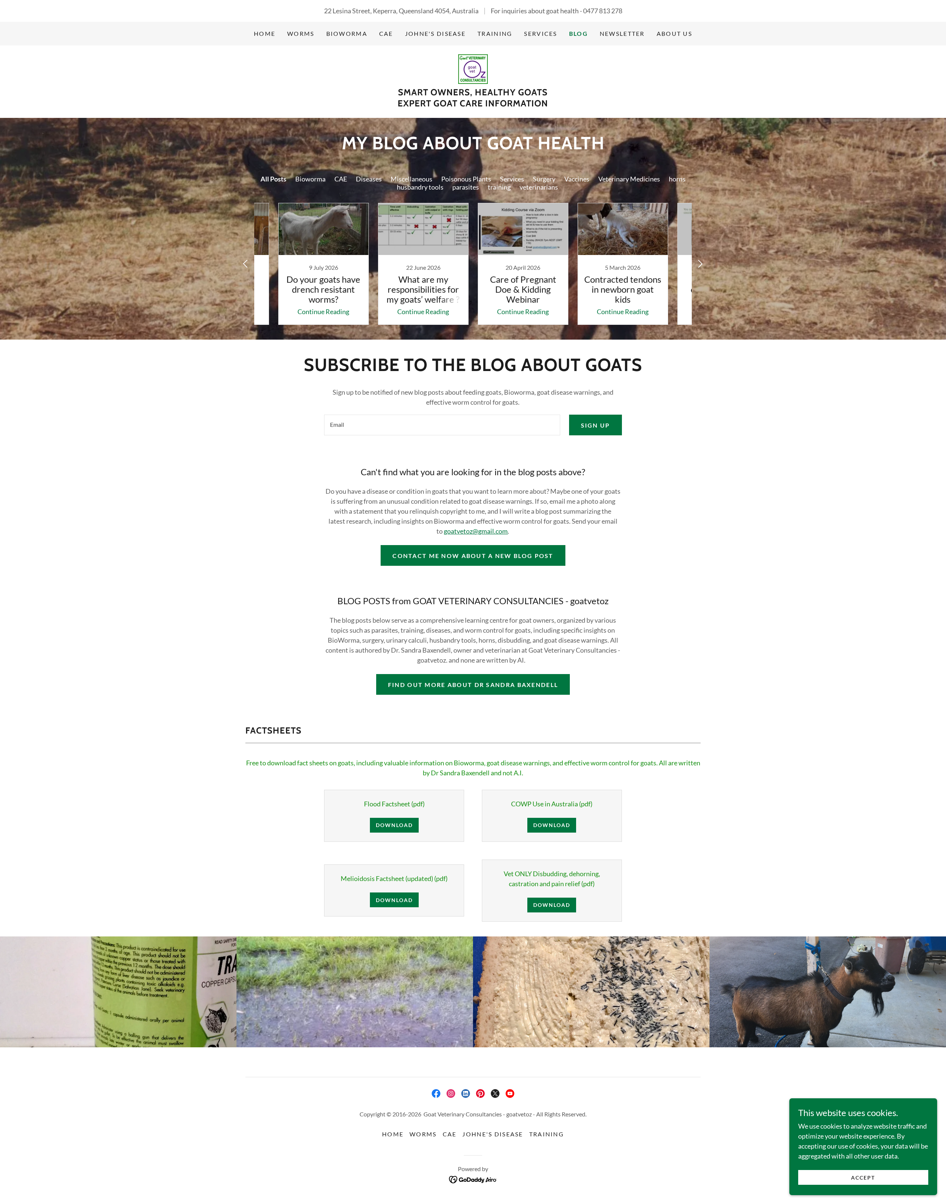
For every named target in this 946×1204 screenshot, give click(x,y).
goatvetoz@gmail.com (476, 531)
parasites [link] (465, 187)
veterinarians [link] (539, 187)
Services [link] (540, 33)
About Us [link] (674, 33)
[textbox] (442, 425)
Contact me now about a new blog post (472, 555)
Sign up (595, 425)
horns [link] (677, 179)
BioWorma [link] (346, 33)
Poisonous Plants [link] (466, 179)
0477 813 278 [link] (602, 11)
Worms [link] (300, 33)
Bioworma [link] (310, 179)
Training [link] (494, 33)
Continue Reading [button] (323, 311)
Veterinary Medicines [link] (629, 179)
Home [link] (264, 33)
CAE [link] (386, 33)
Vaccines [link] (576, 179)
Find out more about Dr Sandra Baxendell (473, 684)
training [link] (499, 187)
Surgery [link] (544, 179)
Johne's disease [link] (435, 33)
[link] (473, 68)
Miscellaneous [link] (411, 179)
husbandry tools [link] (420, 187)
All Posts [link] (273, 179)
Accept (863, 1177)
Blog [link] (578, 33)
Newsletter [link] (622, 33)
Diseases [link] (369, 179)
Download (394, 825)
